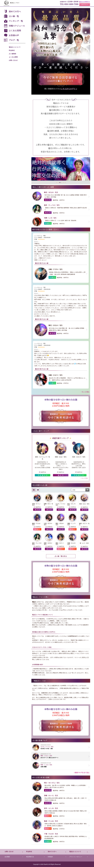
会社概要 (7, 857)
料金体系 (12, 50)
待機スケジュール (17, 25)
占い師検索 (12, 54)
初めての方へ (15, 11)
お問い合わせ (13, 60)
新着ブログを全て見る (81, 772)
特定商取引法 (30, 857)
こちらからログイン (69, 88)
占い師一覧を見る (61, 556)
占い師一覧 (14, 16)
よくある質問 (15, 30)
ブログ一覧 (14, 40)
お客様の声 (14, 35)
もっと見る (85, 392)
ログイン (84, 4)
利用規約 (50, 857)
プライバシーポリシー (75, 857)
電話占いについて (15, 47)
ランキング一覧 (16, 20)
